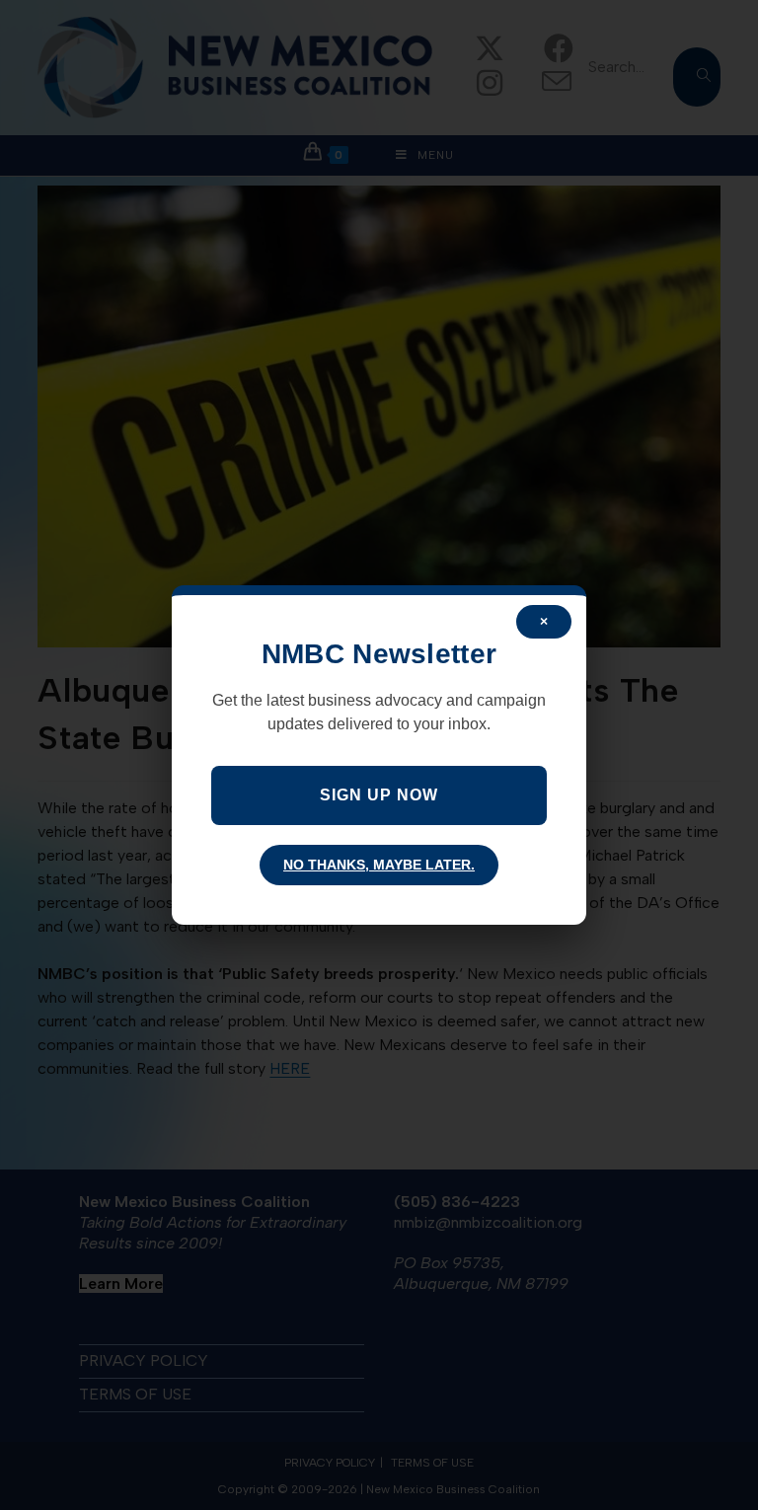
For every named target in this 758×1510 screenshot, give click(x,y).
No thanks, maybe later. (379, 864)
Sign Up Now (379, 795)
